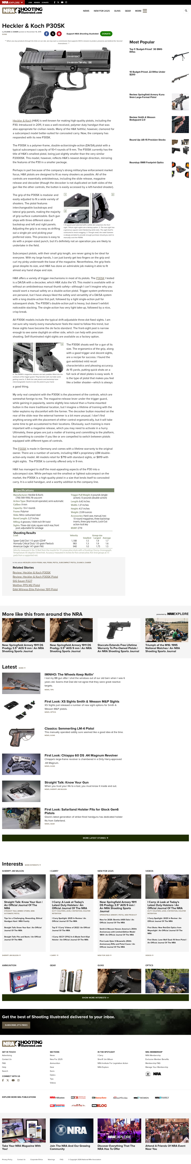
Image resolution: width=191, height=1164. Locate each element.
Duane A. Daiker (84, 562)
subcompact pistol (67, 562)
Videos (149, 871)
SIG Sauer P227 (22, 581)
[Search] (186, 10)
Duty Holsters (58, 911)
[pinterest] (59, 32)
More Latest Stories (107, 838)
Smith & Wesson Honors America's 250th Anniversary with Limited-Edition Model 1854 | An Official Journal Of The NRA (118, 931)
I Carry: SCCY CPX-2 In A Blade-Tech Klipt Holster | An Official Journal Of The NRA (71, 938)
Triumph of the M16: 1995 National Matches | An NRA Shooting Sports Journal (162, 648)
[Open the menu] (145, 10)
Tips (52, 689)
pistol (55, 562)
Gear (128, 10)
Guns (117, 10)
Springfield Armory (109, 915)
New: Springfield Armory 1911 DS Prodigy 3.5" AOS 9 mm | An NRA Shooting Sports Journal (23, 648)
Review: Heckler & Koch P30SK (32, 572)
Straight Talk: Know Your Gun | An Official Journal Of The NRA (23, 905)
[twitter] (53, 32)
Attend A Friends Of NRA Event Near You (165, 1147)
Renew (37, 2)
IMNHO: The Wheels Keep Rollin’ (69, 674)
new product (131, 915)
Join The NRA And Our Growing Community (70, 1147)
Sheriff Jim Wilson (58, 789)
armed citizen (23, 911)
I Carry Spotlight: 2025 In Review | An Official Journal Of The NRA (69, 920)
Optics (53, 712)
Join (30, 2)
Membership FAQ (152, 1063)
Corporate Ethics (36, 1159)
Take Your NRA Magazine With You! (21, 1147)
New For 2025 (102, 10)
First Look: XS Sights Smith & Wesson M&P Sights (82, 701)
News (86, 10)
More (21, 668)
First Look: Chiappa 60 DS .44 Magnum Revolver (81, 755)
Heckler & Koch (22, 120)
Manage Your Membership (156, 1067)
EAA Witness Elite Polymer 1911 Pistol (35, 589)
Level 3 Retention (74, 911)
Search (5, 1071)
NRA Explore (103, 1067)
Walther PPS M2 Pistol (26, 585)
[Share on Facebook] (46, 32)
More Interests (32, 865)
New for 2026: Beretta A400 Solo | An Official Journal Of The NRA (117, 921)
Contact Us (7, 1059)
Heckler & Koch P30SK (32, 562)
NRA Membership (153, 1055)
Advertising (7, 1055)
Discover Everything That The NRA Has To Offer (116, 1147)
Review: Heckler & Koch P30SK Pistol (35, 577)
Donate (45, 2)
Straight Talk (10, 911)
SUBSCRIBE (16, 1025)
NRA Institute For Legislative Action (113, 1063)
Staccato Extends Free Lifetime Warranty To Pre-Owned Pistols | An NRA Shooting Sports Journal (118, 648)
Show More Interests (110, 997)
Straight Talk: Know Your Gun (67, 782)
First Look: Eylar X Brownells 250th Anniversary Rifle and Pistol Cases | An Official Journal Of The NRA (117, 944)
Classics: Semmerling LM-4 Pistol (69, 728)
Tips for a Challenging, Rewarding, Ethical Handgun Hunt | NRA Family (23, 920)
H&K (44, 562)
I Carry (54, 871)
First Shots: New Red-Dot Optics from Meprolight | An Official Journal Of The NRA (165, 930)
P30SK (100, 278)
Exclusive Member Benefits (157, 1059)
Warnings (51, 1159)
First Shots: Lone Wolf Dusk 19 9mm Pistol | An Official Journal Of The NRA (167, 941)
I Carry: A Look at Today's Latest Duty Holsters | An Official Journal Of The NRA (69, 905)
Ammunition (9, 965)
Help (4, 1067)
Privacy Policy (7, 1159)
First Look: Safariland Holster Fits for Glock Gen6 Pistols (82, 811)
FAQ (4, 1063)
